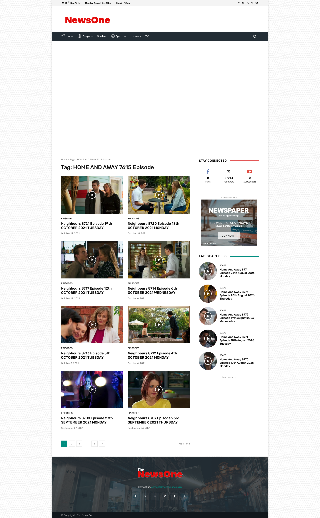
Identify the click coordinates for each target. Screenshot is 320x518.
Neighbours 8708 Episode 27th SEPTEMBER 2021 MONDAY (87, 420)
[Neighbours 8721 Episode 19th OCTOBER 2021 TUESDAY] (92, 195)
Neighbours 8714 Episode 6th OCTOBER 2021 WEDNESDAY (152, 290)
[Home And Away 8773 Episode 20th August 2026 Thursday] (208, 294)
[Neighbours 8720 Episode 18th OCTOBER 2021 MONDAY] (159, 195)
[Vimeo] (252, 3)
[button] (254, 36)
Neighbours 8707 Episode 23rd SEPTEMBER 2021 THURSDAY (153, 420)
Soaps (223, 265)
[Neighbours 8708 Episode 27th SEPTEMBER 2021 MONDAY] (92, 389)
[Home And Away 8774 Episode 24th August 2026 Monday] (208, 271)
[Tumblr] (174, 496)
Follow (229, 169)
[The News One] (87, 19)
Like (208, 169)
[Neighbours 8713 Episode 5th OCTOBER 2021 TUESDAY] (92, 324)
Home (64, 159)
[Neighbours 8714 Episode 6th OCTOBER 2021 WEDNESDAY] (159, 259)
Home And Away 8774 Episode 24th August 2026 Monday (237, 273)
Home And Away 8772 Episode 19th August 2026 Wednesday (237, 318)
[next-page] (102, 444)
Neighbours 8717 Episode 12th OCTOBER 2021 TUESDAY (86, 290)
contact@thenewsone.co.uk (166, 487)
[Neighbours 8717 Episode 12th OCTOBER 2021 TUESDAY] (92, 259)
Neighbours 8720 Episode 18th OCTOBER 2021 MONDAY (153, 225)
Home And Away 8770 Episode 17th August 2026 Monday (237, 363)
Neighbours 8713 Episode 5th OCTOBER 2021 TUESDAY (85, 355)
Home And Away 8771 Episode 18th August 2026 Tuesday (237, 340)
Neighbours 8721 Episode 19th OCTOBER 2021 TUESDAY (86, 225)
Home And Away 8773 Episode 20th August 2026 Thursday (237, 295)
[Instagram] (243, 3)
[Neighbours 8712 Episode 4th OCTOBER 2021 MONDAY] (159, 324)
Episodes (67, 218)
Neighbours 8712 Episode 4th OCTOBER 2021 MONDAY (152, 355)
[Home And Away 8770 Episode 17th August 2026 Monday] (208, 361)
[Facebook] (239, 3)
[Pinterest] (165, 496)
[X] (248, 3)
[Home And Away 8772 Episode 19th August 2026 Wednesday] (208, 316)
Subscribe (250, 169)
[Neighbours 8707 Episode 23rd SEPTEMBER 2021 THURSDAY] (159, 389)
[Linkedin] (155, 496)
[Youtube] (256, 3)
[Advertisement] (190, 19)
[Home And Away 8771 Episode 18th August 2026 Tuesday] (208, 339)
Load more (227, 377)
